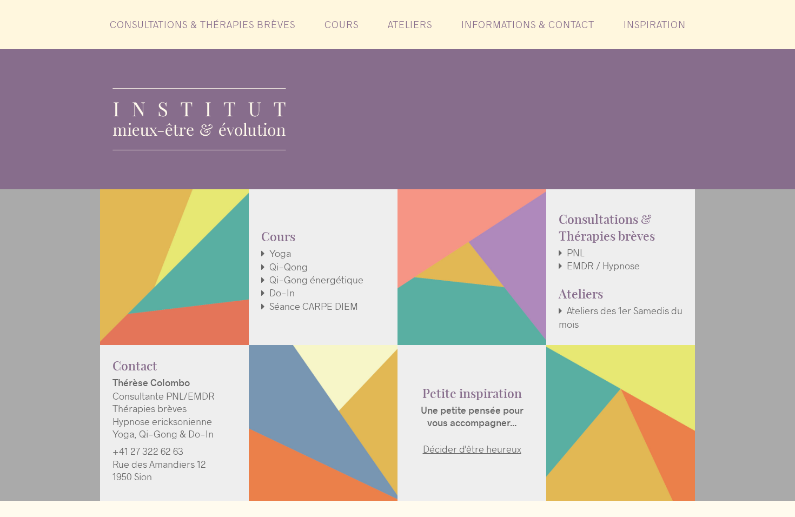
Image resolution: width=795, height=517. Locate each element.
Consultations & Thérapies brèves (202, 25)
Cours (341, 25)
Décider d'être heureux (472, 448)
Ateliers (410, 25)
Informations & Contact (527, 25)
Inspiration (655, 25)
